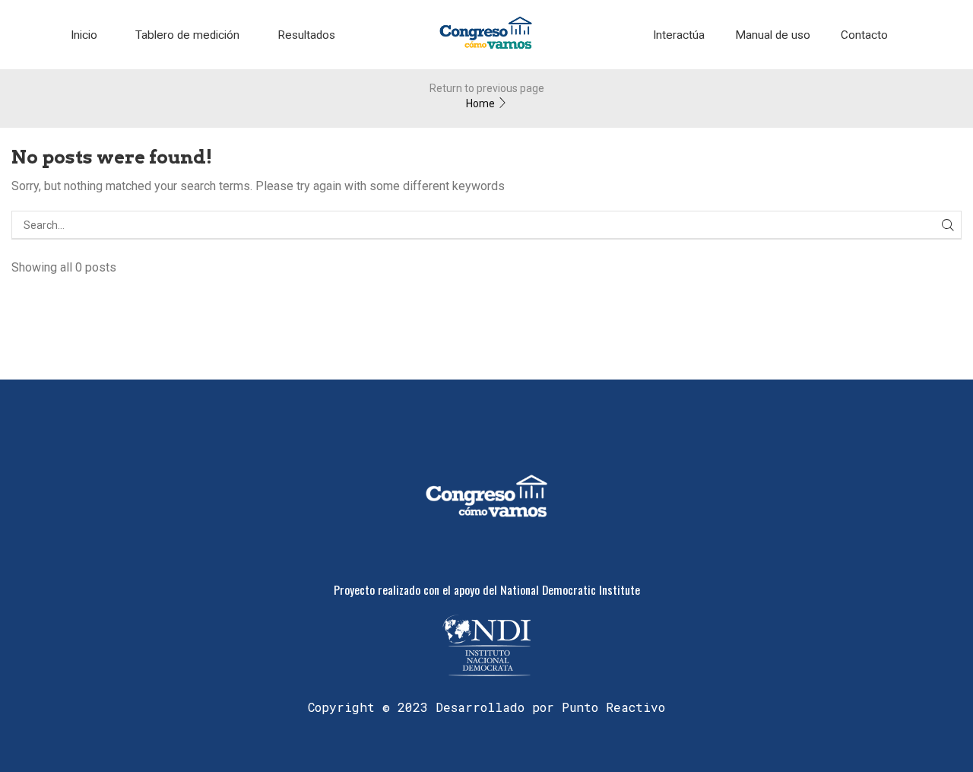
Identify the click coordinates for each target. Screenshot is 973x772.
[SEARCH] (947, 225)
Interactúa (679, 35)
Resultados (306, 35)
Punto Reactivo (613, 707)
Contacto (864, 35)
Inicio (84, 35)
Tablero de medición (187, 35)
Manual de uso (772, 35)
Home (480, 103)
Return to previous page (486, 88)
